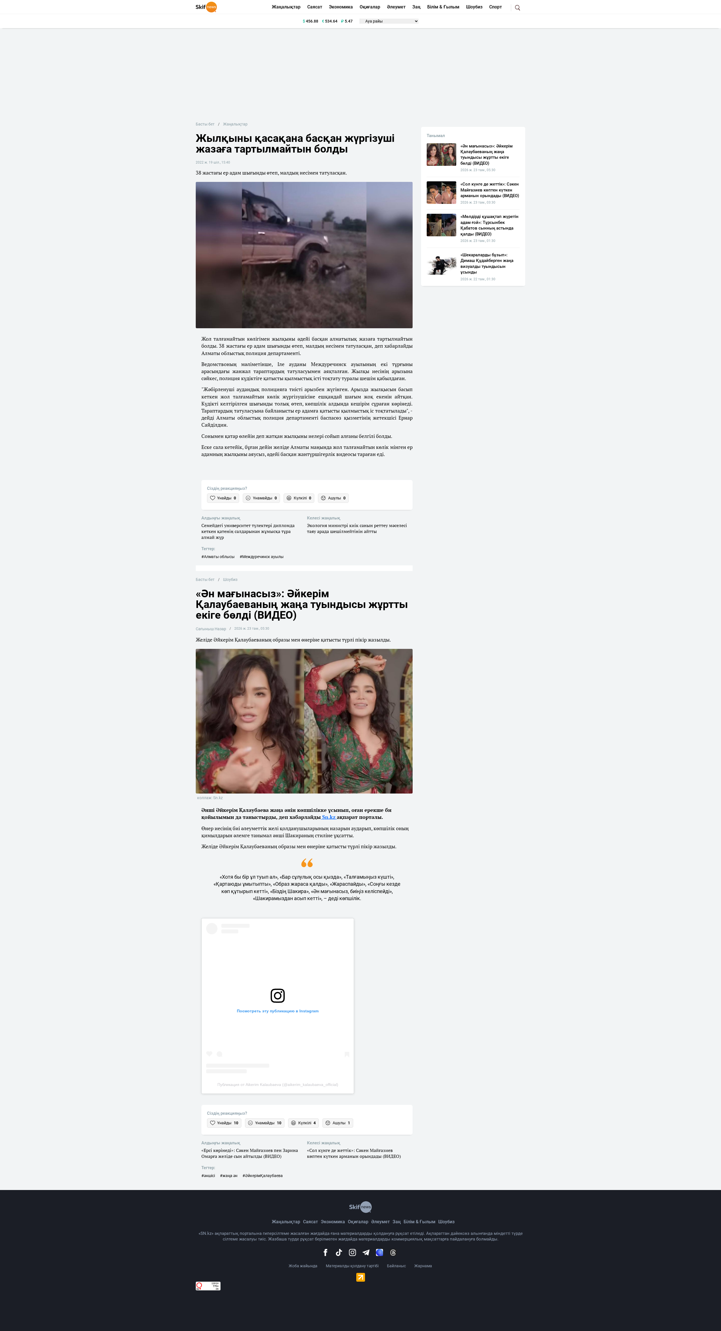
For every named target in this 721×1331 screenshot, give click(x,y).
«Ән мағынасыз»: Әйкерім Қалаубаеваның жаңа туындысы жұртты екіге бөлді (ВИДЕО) (486, 155)
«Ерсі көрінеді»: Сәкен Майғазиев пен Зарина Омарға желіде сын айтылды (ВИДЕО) (249, 1153)
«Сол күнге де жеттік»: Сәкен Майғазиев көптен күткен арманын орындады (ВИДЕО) (354, 1153)
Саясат (314, 7)
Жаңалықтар (286, 7)
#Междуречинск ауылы (262, 556)
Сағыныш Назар (211, 629)
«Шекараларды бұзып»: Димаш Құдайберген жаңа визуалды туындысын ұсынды (486, 263)
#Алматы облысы (218, 556)
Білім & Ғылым (443, 7)
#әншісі (208, 1175)
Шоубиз (474, 7)
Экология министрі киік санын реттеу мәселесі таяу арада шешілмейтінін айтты (357, 528)
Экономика (341, 7)
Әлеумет (396, 7)
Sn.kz (329, 817)
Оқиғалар (370, 7)
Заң (416, 7)
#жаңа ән (228, 1175)
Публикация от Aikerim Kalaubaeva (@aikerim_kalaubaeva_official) (277, 1084)
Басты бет (205, 124)
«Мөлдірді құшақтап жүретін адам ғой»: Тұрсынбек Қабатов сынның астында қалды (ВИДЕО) (489, 225)
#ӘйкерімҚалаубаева (262, 1175)
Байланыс (396, 1266)
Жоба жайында (303, 1266)
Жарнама (423, 1266)
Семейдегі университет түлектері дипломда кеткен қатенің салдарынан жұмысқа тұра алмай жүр (248, 531)
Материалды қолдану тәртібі (352, 1266)
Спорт (495, 7)
